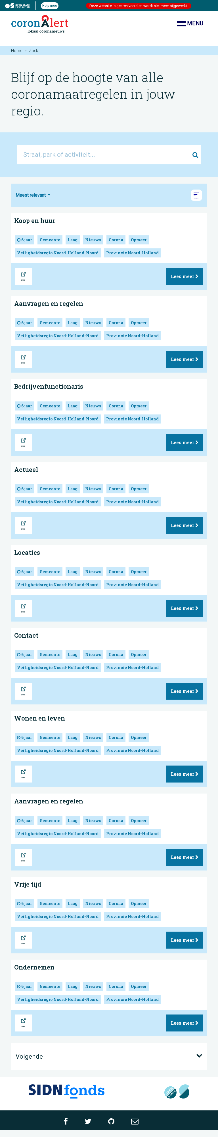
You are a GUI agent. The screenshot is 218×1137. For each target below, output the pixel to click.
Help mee (49, 6)
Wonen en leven (39, 718)
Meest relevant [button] (31, 195)
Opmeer (139, 239)
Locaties (27, 552)
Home (16, 50)
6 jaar (26, 239)
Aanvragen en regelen (48, 303)
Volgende (29, 1056)
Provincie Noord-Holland (132, 252)
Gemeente (50, 239)
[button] (196, 195)
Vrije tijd (27, 884)
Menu (194, 23)
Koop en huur (34, 220)
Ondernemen (34, 967)
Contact (26, 635)
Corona (116, 239)
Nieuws (93, 239)
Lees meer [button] (183, 276)
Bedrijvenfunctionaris (48, 386)
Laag (72, 239)
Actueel (26, 469)
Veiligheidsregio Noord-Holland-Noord (57, 252)
